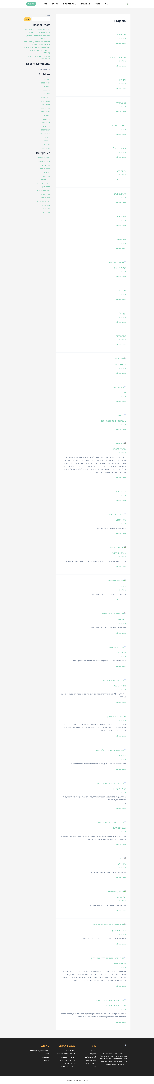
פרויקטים (55, 4)
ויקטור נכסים (120, 586)
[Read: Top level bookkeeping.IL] (122, 415)
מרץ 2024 (46, 126)
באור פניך (121, 171)
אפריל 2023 (46, 148)
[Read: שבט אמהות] (108, 958)
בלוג (45, 4)
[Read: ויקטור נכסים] (117, 581)
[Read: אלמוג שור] (117, 892)
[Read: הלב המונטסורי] (110, 822)
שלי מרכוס (121, 336)
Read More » (121, 43)
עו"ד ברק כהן (119, 788)
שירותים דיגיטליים (69, 4)
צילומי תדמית (45, 205)
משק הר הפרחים (118, 57)
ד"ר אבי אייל (120, 194)
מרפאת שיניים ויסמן (116, 716)
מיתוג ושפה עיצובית (43, 191)
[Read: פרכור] (120, 387)
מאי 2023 (46, 144)
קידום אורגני (46, 209)
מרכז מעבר (120, 34)
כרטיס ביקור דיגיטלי (43, 183)
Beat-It (122, 755)
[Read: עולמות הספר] (117, 262)
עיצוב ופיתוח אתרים (43, 201)
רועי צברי (121, 864)
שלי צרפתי (121, 652)
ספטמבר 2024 (45, 108)
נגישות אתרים (45, 194)
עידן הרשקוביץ (119, 930)
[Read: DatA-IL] (113, 614)
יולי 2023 (47, 137)
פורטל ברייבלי (119, 148)
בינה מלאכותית (45, 169)
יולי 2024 (47, 115)
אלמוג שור (121, 897)
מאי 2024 (46, 119)
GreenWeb (120, 216)
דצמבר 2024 (45, 97)
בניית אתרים (85, 4)
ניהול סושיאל (45, 198)
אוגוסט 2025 (45, 83)
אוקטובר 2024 (45, 105)
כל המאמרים (45, 180)
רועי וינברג (121, 520)
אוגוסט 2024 (45, 112)
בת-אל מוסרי (120, 364)
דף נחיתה (47, 172)
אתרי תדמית (46, 165)
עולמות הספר (119, 267)
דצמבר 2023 (45, 130)
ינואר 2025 (46, 94)
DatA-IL (122, 619)
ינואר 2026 (46, 79)
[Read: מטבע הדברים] (121, 444)
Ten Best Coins (118, 125)
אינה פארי (121, 103)
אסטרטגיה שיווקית (44, 162)
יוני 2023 (47, 141)
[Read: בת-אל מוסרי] (120, 359)
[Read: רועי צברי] (122, 858)
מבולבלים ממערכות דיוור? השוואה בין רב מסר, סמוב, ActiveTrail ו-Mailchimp (37, 50)
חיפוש (48, 16)
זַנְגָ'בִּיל (123, 313)
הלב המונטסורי (118, 828)
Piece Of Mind (118, 685)
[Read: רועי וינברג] (117, 514)
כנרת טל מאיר (119, 553)
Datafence (120, 239)
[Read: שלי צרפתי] (117, 647)
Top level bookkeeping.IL (113, 421)
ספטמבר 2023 (45, 134)
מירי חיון (122, 290)
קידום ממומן (46, 212)
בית (106, 4)
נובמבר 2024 (45, 101)
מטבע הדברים (119, 449)
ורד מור (122, 80)
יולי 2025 (47, 86)
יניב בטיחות (120, 491)
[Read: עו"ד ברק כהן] (110, 783)
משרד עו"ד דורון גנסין (115, 1005)
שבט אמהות (120, 963)
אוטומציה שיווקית (44, 158)
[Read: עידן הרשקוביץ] (109, 925)
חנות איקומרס (45, 176)
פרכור (123, 392)
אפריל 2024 (46, 123)
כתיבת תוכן (46, 187)
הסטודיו (97, 4)
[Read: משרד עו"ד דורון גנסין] (111, 1000)
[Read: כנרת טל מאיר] (116, 548)
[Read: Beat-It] (111, 750)
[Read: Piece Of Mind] (114, 680)
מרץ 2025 (46, 90)
